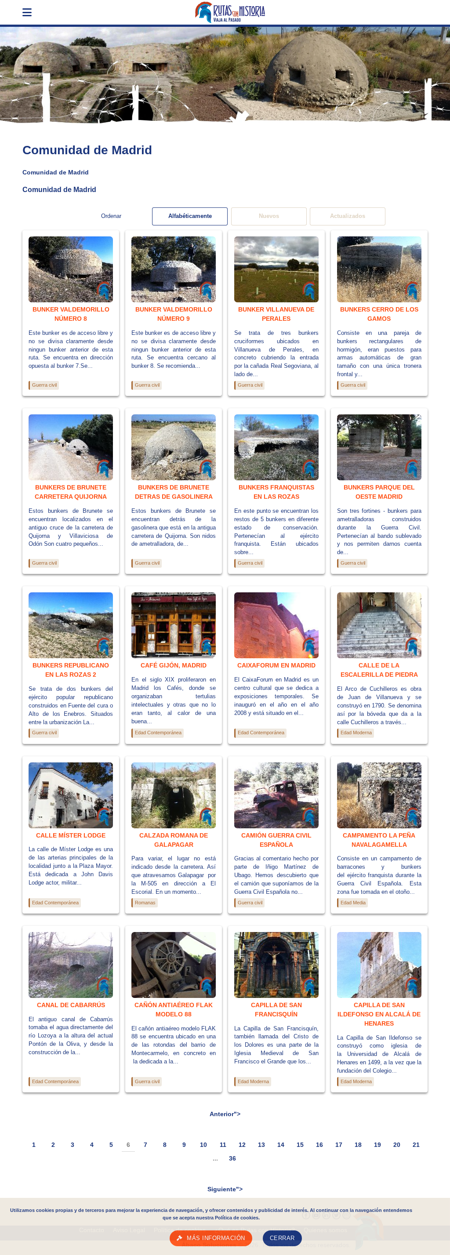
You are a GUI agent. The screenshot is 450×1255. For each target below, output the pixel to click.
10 (203, 1144)
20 (396, 1144)
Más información (216, 1238)
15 (300, 1144)
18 (358, 1144)
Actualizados (347, 216)
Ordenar (111, 216)
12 (242, 1144)
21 (416, 1144)
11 (223, 1144)
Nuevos (269, 216)
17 (338, 1144)
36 (232, 1158)
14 (280, 1144)
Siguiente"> (225, 1189)
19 (377, 1144)
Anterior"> (225, 1113)
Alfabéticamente (190, 216)
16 (319, 1144)
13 (261, 1144)
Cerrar (282, 1238)
